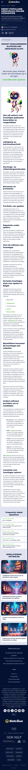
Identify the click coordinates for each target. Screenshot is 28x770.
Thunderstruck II (11, 303)
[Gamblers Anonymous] (19, 757)
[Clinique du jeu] (8, 757)
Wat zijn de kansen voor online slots (14, 674)
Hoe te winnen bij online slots (13, 676)
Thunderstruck (11, 320)
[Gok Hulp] (13, 753)
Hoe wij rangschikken (14, 697)
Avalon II (9, 309)
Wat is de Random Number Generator (13, 679)
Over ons (13, 689)
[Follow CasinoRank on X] (11, 726)
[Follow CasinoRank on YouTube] (15, 726)
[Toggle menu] (2, 1)
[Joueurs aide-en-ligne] (14, 748)
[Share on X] (2, 33)
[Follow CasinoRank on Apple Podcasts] (22, 726)
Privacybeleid (13, 692)
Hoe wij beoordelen (13, 695)
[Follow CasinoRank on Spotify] (19, 726)
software (8, 455)
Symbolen (14, 671)
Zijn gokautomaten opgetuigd (13, 668)
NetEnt (12, 430)
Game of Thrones (11, 311)
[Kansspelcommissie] (13, 744)
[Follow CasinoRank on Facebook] (4, 726)
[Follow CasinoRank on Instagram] (8, 726)
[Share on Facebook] (6, 33)
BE (13, 730)
